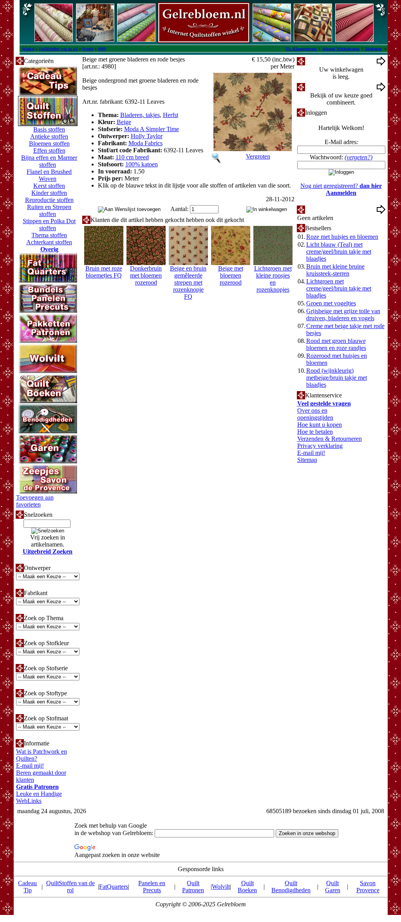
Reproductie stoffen (49, 200)
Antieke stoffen (49, 136)
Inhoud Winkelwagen (340, 49)
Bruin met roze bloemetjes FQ (103, 272)
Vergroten (258, 156)
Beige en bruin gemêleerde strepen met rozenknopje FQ (188, 282)
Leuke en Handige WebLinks (39, 797)
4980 (102, 49)
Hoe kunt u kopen (319, 424)
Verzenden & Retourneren (329, 438)
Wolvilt (221, 886)
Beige (124, 122)
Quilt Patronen (193, 886)
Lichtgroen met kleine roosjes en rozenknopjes (273, 279)
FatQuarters (113, 886)
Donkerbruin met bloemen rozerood (146, 275)
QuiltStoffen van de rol (58, 49)
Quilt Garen (332, 886)
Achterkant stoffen (49, 242)
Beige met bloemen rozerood (230, 275)
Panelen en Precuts (151, 886)
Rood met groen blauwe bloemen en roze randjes (336, 344)
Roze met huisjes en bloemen (342, 236)
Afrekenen (373, 49)
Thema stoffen (49, 235)
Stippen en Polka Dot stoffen (49, 224)
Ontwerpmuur (322, 86)
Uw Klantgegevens (301, 49)
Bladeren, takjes (140, 115)
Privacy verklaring (320, 445)
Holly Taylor (147, 136)
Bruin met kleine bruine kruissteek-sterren (335, 270)
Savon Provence (367, 886)
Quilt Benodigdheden (291, 886)
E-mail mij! (30, 765)
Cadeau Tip (27, 886)
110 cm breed (132, 157)
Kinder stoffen (49, 192)
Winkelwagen (322, 61)
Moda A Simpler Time (151, 129)
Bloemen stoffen (49, 143)
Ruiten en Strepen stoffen (49, 210)
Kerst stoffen (49, 185)
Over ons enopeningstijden (315, 414)
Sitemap (307, 459)
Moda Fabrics (145, 143)
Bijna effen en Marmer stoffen (49, 161)
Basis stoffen (49, 129)
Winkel (28, 49)
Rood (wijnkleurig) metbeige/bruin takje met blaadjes (336, 377)
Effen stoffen (49, 150)
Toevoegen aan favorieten (35, 501)
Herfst (170, 115)
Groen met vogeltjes (331, 303)
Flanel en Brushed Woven (49, 175)
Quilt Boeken (247, 886)
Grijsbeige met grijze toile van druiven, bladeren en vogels (343, 314)
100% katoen (141, 164)
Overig (88, 49)
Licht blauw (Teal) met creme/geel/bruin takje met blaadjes (338, 251)
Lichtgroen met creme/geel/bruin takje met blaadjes (338, 288)
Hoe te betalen (315, 431)
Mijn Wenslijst (323, 209)
